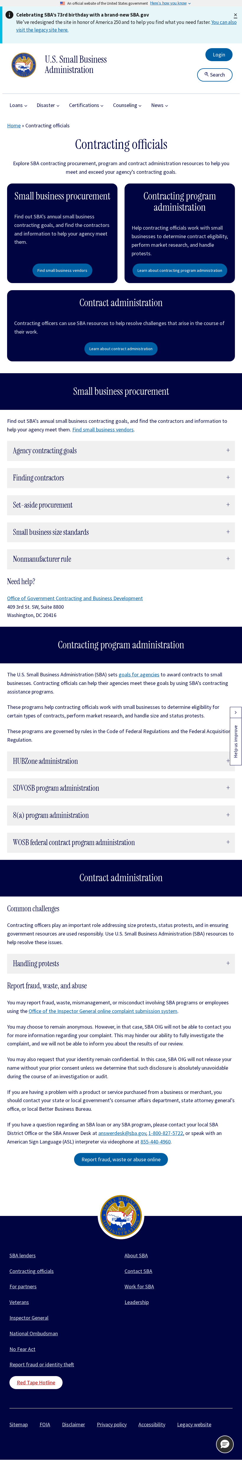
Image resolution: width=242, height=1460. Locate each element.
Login (219, 54)
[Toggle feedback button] (235, 712)
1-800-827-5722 (165, 1133)
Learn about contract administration (121, 348)
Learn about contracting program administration (180, 270)
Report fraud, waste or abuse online (121, 1159)
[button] (225, 1444)
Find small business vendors (62, 270)
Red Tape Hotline (36, 1382)
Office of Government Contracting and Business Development (75, 598)
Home (14, 125)
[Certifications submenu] (102, 105)
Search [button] (217, 74)
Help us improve (235, 741)
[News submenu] (166, 105)
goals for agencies (139, 674)
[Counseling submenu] (140, 105)
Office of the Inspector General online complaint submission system (103, 1011)
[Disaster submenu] (58, 105)
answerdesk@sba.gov (122, 1133)
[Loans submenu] (25, 105)
